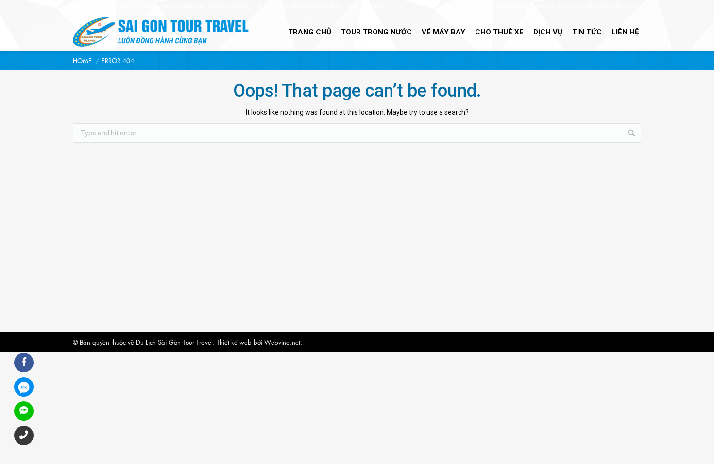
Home (82, 60)
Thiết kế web (234, 342)
